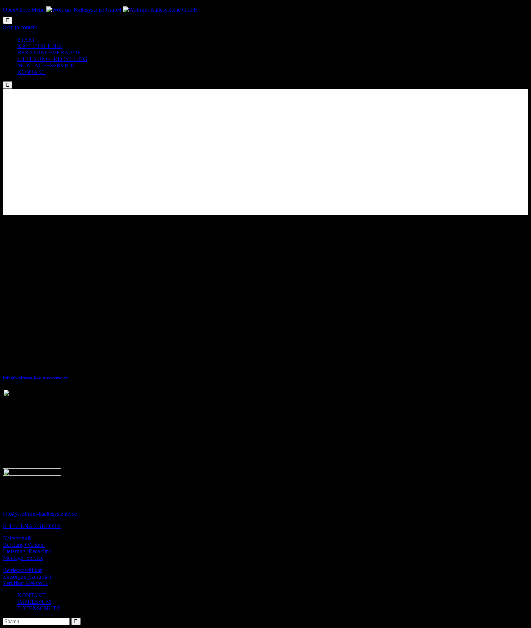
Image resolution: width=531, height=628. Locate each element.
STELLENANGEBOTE (32, 526)
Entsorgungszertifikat (27, 577)
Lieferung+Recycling (27, 551)
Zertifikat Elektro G (25, 583)
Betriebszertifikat (22, 570)
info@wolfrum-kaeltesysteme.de (35, 377)
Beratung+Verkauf (24, 545)
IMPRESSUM (34, 602)
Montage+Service (23, 558)
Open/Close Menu (24, 9)
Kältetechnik (17, 538)
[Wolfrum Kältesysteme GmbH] (122, 9)
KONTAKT (31, 595)
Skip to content (20, 27)
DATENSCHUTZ (38, 608)
